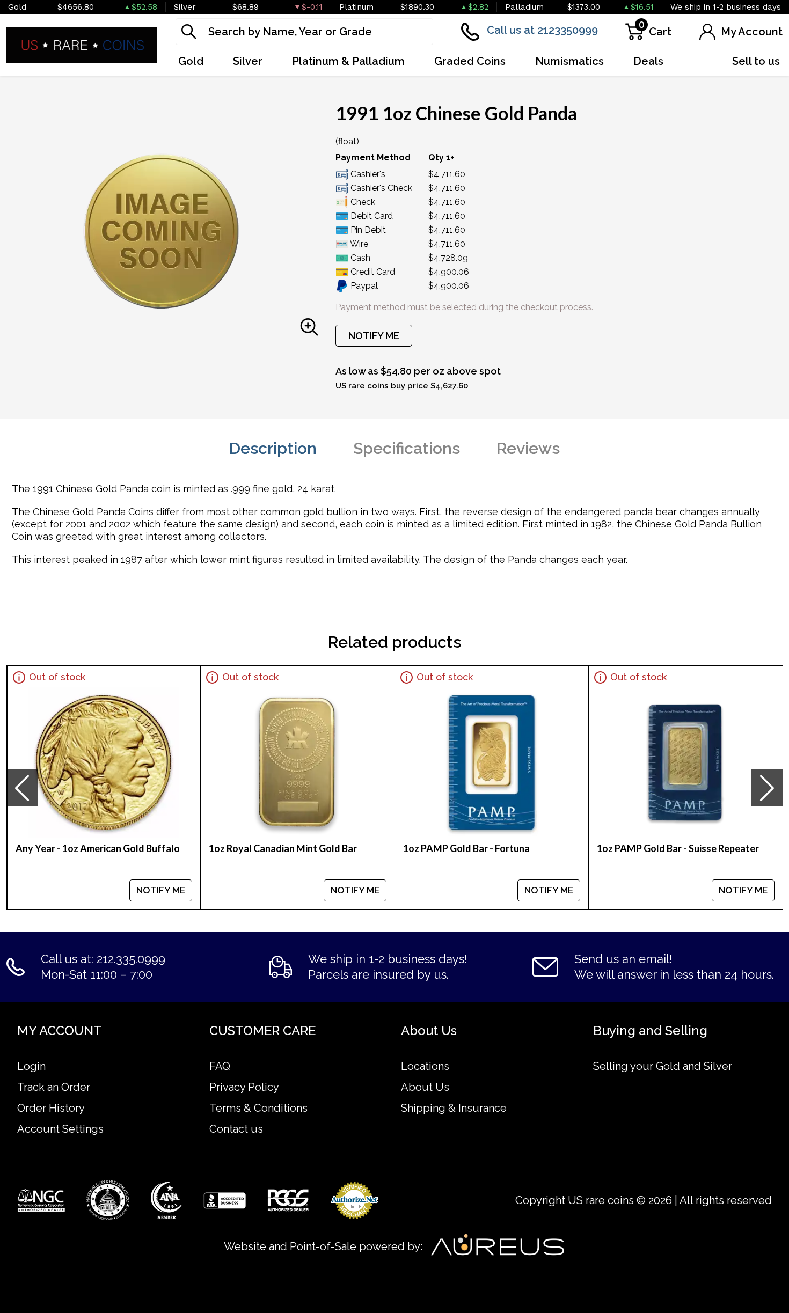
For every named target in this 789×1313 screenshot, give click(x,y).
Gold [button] (190, 61)
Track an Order (53, 1087)
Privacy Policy (244, 1087)
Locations (425, 1066)
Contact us (236, 1129)
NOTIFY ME (373, 335)
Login (31, 1066)
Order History (51, 1108)
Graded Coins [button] (470, 61)
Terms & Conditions (258, 1108)
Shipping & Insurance (454, 1108)
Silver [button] (247, 61)
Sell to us (756, 61)
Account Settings (60, 1129)
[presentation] (22, 787)
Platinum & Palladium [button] (348, 61)
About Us (425, 1087)
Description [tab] (273, 448)
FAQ (219, 1066)
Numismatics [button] (569, 61)
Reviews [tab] (528, 448)
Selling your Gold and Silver (662, 1066)
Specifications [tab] (406, 448)
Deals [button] (648, 61)
